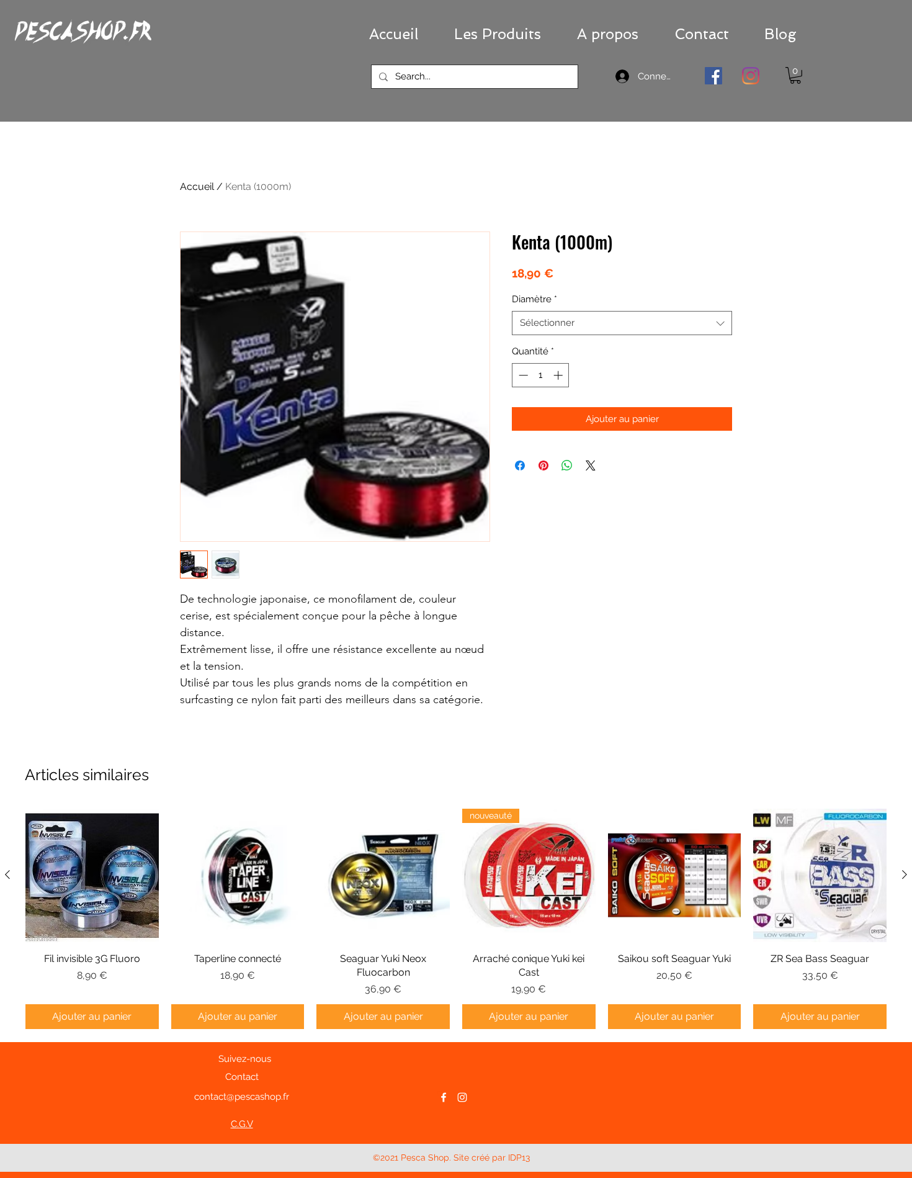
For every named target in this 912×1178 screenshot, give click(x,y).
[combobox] (622, 323)
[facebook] (443, 1097)
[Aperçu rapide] (92, 875)
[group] (456, 919)
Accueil (197, 186)
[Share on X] (590, 465)
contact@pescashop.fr (241, 1096)
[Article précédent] (7, 874)
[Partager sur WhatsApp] (567, 465)
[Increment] (559, 375)
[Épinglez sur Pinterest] (543, 465)
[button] (497, 34)
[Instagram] (750, 75)
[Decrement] (522, 375)
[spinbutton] (540, 375)
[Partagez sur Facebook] (519, 465)
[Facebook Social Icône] (713, 75)
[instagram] (462, 1097)
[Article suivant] (904, 874)
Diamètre (534, 299)
